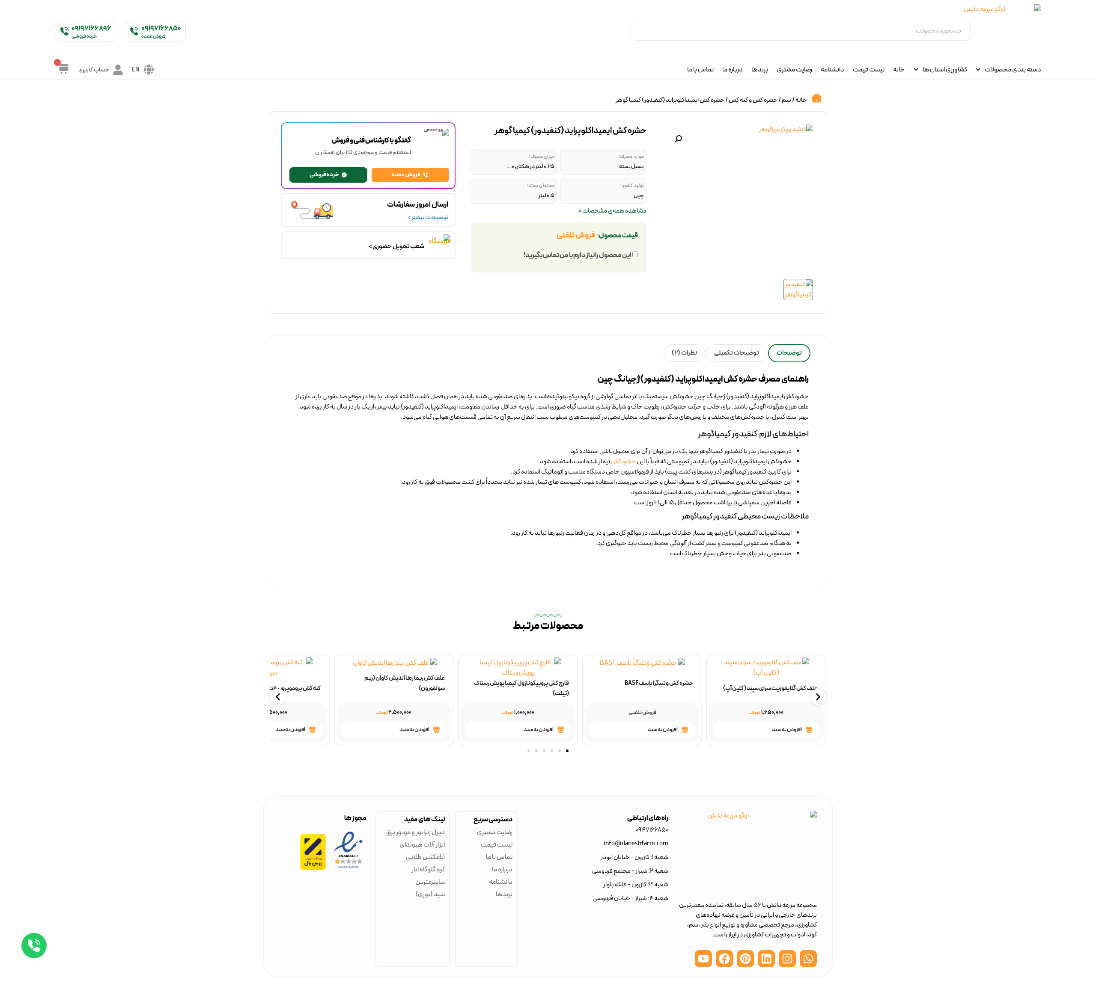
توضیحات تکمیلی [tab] (736, 353)
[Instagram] (787, 958)
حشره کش (623, 462)
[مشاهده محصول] (809, 729)
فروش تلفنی (576, 235)
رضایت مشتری (794, 69)
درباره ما (732, 69)
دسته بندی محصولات (1013, 69)
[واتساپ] (34, 945)
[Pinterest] (745, 958)
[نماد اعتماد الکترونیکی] (348, 868)
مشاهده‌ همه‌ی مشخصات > (612, 211)
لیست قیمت (869, 69)
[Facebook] (724, 958)
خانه (899, 69)
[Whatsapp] (808, 958)
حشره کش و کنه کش (753, 100)
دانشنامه (832, 69)
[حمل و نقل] (368, 213)
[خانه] (816, 98)
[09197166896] (64, 31)
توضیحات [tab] (789, 353)
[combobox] (805, 31)
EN (136, 69)
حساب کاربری (93, 69)
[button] (678, 139)
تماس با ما (700, 69)
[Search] (635, 31)
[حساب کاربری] (118, 70)
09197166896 (91, 29)
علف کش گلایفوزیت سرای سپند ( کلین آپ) (770, 688)
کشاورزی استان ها (945, 69)
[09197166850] (134, 31)
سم (786, 100)
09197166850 (161, 29)
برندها (759, 69)
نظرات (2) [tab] (684, 353)
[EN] (149, 70)
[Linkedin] (766, 958)
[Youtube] (703, 958)
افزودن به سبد (787, 730)
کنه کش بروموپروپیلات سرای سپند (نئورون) (271, 688)
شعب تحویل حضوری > (396, 247)
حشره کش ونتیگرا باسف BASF (659, 683)
